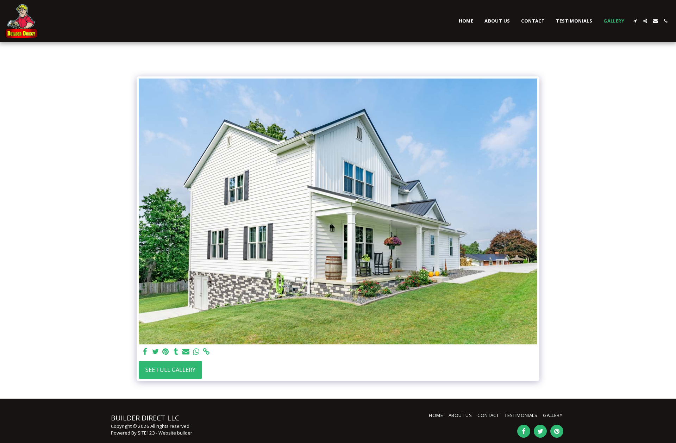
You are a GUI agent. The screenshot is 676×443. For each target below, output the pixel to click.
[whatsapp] (196, 352)
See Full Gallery (170, 370)
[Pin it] (165, 352)
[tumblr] (176, 352)
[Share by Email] (186, 352)
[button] (635, 21)
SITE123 (146, 433)
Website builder (175, 433)
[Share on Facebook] (145, 352)
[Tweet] (155, 352)
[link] (206, 352)
